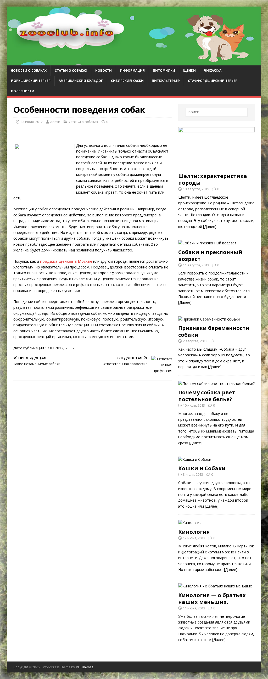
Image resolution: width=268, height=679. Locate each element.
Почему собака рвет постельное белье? (206, 396)
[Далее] (209, 226)
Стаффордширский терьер (212, 80)
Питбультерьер (166, 80)
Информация (132, 70)
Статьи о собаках (71, 70)
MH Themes (84, 667)
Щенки (189, 70)
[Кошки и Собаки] (194, 459)
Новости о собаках (29, 70)
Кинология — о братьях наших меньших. (212, 598)
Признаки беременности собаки (213, 331)
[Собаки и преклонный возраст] (207, 242)
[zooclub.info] (134, 62)
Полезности (22, 91)
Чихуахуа (212, 70)
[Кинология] (190, 522)
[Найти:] (216, 112)
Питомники (164, 70)
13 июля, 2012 (32, 121)
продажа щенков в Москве (66, 261)
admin (55, 121)
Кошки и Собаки (202, 468)
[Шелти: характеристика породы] (216, 167)
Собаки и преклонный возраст (210, 255)
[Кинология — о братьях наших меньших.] (215, 585)
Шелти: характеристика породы (212, 179)
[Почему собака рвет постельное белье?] (216, 383)
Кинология (194, 531)
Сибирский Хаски (127, 80)
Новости (103, 70)
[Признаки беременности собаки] (209, 319)
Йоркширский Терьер (31, 80)
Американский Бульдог (81, 80)
